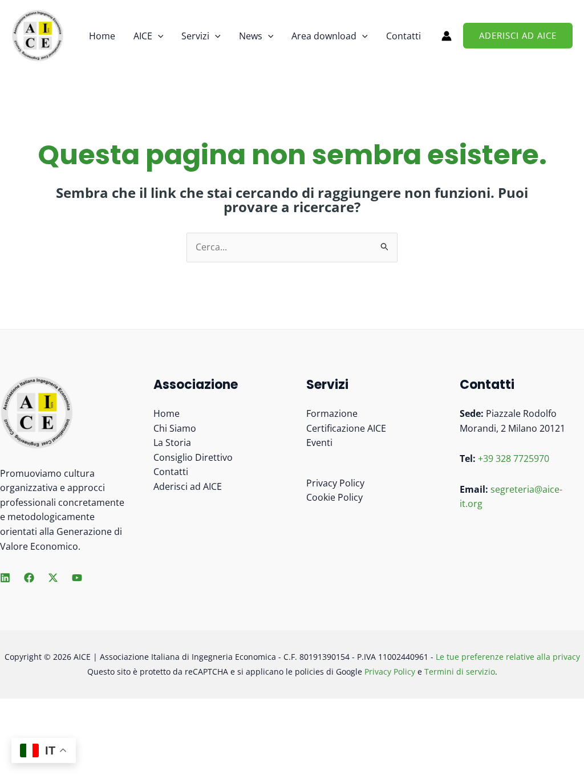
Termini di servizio (459, 671)
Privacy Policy (335, 483)
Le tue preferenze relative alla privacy (508, 656)
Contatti (403, 36)
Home (102, 36)
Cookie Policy (334, 497)
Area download (323, 36)
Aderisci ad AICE (187, 486)
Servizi (195, 36)
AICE (142, 36)
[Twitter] (53, 578)
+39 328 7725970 (513, 458)
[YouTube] (77, 578)
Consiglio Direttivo (193, 457)
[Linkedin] (5, 578)
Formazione (332, 413)
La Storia (172, 442)
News (250, 36)
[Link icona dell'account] (446, 36)
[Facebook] (29, 578)
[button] (158, 36)
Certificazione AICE (346, 428)
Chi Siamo (174, 428)
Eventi (319, 442)
